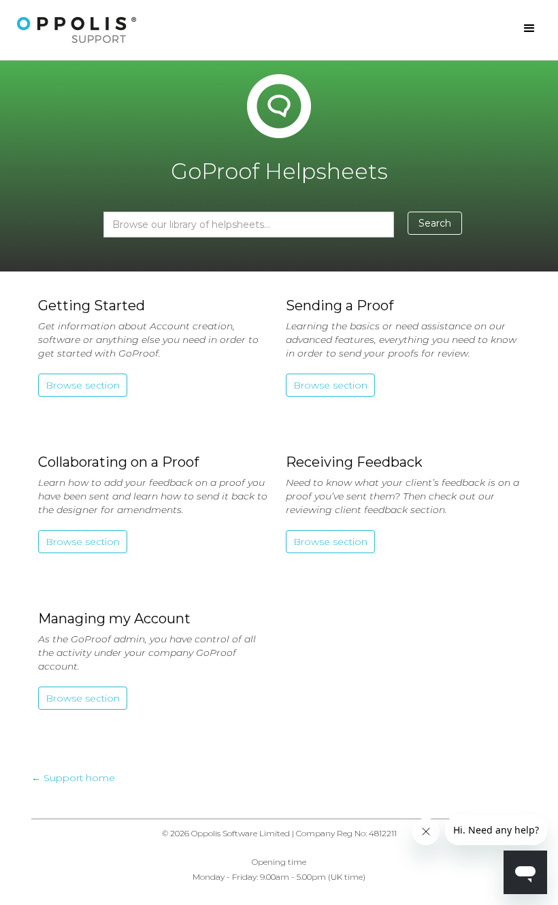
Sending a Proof (339, 305)
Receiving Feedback (354, 462)
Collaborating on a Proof (118, 462)
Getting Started (91, 305)
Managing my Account (114, 618)
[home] (77, 30)
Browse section (83, 385)
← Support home (73, 778)
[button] (529, 29)
